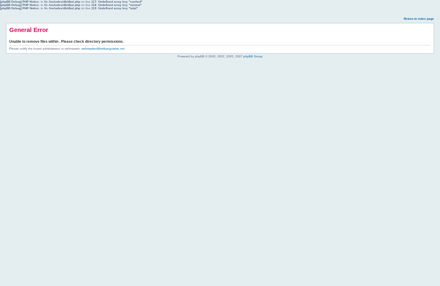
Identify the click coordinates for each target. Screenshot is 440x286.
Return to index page (419, 18)
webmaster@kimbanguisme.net (103, 48)
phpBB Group (253, 56)
